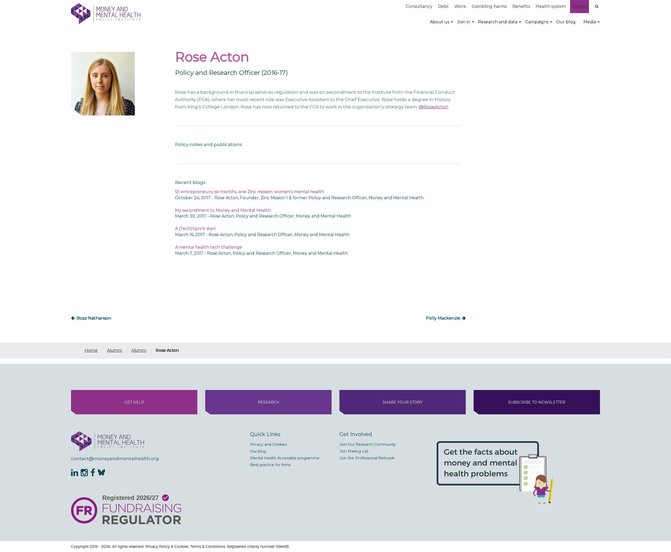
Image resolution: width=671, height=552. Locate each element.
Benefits (521, 6)
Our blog (566, 21)
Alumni (114, 350)
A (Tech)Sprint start (195, 228)
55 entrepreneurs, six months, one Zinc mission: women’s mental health (249, 191)
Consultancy (419, 6)
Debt (443, 6)
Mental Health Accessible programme (285, 458)
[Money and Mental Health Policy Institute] (105, 13)
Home (91, 350)
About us (439, 21)
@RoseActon (433, 106)
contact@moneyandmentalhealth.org (115, 458)
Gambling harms (489, 6)
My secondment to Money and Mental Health (223, 210)
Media (589, 21)
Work (460, 6)
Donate (579, 6)
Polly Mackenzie (443, 318)
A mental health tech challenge (208, 247)
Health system (551, 6)
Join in (463, 21)
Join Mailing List (354, 451)
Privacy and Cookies (268, 444)
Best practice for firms (270, 464)
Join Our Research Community (367, 444)
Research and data (497, 21)
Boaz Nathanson (94, 318)
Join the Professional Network (366, 458)
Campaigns (536, 21)
